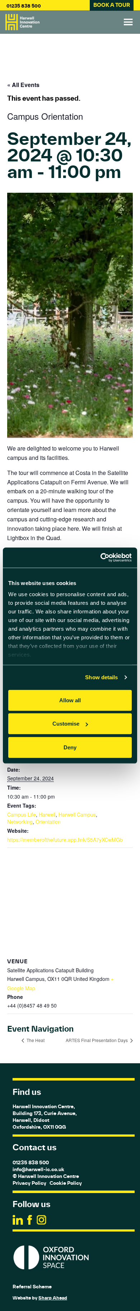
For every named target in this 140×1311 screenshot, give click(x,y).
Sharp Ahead (52, 1298)
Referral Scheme (32, 1286)
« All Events (23, 85)
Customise (65, 724)
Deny (70, 747)
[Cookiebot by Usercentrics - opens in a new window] (101, 557)
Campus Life (21, 814)
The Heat (35, 1040)
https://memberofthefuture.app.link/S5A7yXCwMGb (65, 839)
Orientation (48, 821)
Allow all (70, 700)
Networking (20, 821)
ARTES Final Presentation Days (97, 1040)
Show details (101, 677)
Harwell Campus (77, 814)
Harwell (47, 814)
